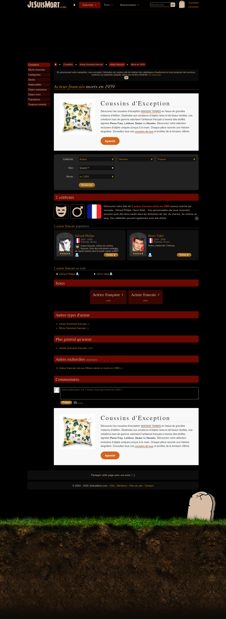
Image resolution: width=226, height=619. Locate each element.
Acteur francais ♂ (145, 297)
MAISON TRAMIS (151, 111)
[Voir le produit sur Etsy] (77, 117)
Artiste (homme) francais (91, 64)
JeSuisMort (43, 5)
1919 (156, 239)
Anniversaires (128, 4)
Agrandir (110, 141)
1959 (89, 239)
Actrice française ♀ (108, 297)
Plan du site (135, 485)
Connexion (193, 7)
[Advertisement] (113, 36)
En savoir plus (155, 75)
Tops (107, 4)
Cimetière (87, 4)
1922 (83, 239)
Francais (85, 242)
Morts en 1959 (138, 64)
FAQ (112, 485)
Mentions (122, 485)
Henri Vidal (155, 235)
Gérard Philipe (84, 235)
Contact (149, 485)
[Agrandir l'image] (90, 104)
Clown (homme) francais (73, 323)
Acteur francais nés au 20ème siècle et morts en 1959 (89, 368)
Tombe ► (111, 255)
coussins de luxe (144, 131)
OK (126, 77)
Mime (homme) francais (72, 328)
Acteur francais (117, 64)
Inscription (194, 3)
